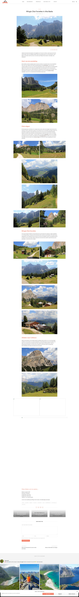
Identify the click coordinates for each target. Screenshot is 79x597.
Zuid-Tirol (23, 504)
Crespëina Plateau (50, 70)
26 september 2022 (39, 13)
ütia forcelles (54, 502)
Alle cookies (48, 593)
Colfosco (35, 502)
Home (23, 1)
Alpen (23, 502)
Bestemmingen (30, 1)
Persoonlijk (38, 1)
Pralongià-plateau (43, 135)
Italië (39, 9)
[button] (77, 591)
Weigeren (60, 593)
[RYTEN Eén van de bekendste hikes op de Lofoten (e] (9, 577)
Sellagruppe (46, 134)
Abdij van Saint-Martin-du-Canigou (51, 547)
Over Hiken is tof (46, 1)
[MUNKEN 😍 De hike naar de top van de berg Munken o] (29, 577)
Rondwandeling (48, 502)
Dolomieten (39, 502)
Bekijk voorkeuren (72, 593)
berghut (31, 502)
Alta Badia (26, 502)
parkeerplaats (45, 65)
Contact (55, 1)
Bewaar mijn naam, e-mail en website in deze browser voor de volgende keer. (34, 538)
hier (45, 499)
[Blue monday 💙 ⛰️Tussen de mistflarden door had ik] (49, 577)
